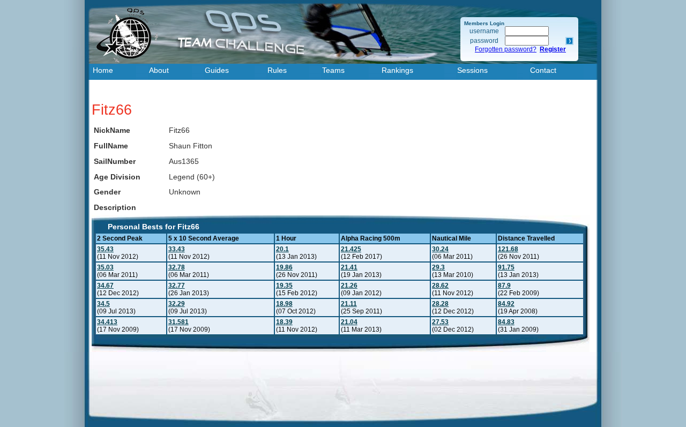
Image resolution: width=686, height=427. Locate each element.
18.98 (284, 304)
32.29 (176, 304)
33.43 (176, 249)
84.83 (506, 322)
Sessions (472, 70)
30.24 (440, 249)
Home (103, 70)
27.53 (440, 322)
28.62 (440, 285)
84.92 (506, 304)
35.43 (105, 249)
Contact (543, 70)
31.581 (178, 322)
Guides (217, 70)
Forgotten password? (505, 49)
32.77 (176, 285)
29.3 (438, 267)
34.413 (107, 322)
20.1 (282, 249)
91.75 (506, 267)
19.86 (284, 267)
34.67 (105, 285)
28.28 (440, 304)
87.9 (504, 285)
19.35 (284, 285)
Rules (277, 70)
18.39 (284, 322)
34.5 (103, 304)
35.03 (105, 267)
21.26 (349, 285)
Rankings (397, 70)
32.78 (176, 267)
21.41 (349, 267)
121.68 (508, 249)
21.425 (351, 249)
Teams (333, 70)
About (159, 70)
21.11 (349, 304)
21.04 (349, 322)
